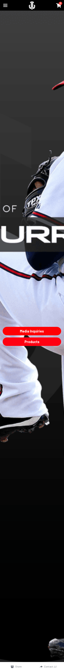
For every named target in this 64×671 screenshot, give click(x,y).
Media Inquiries (32, 331)
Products (32, 342)
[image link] (32, 5)
